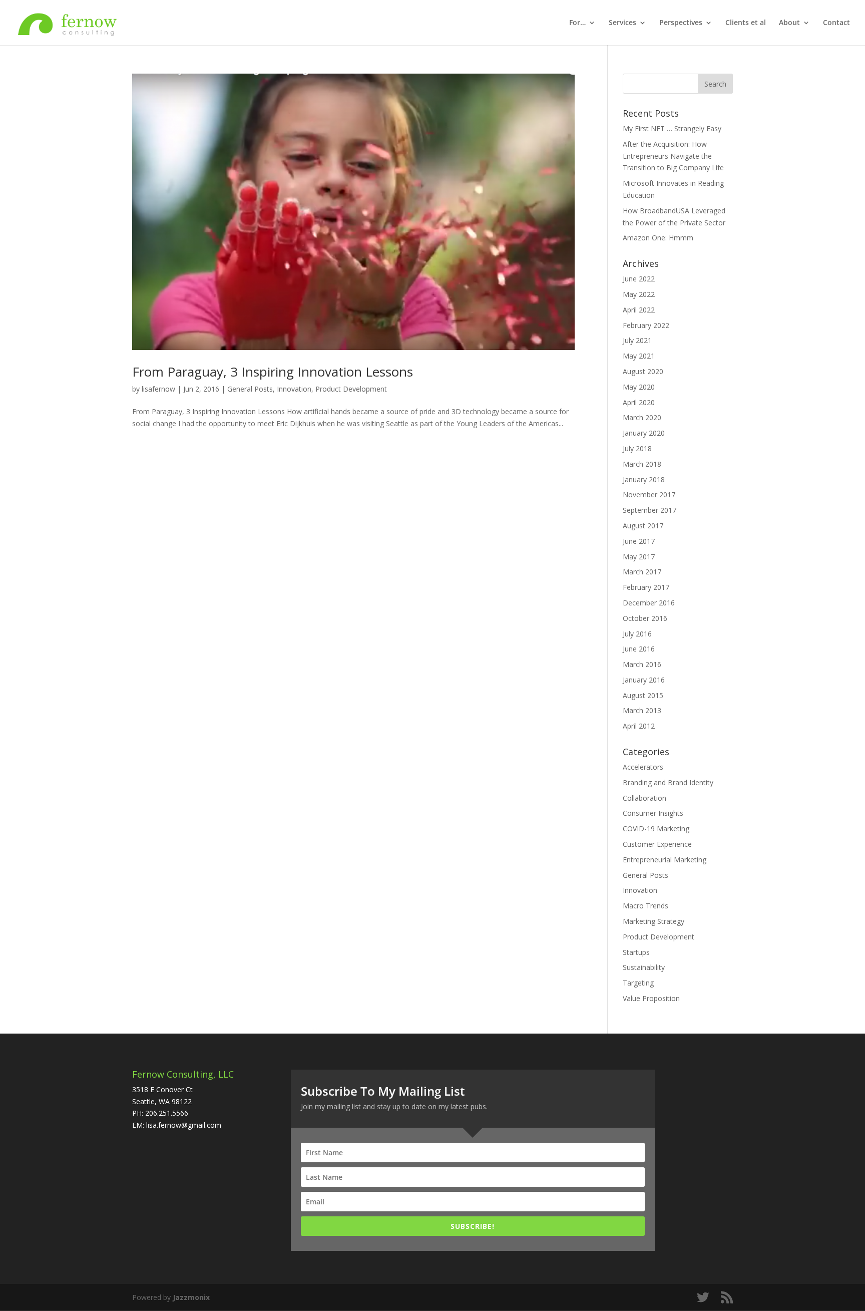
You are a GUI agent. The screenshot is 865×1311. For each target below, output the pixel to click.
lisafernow (158, 389)
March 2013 (642, 710)
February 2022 (646, 325)
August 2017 (643, 525)
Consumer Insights (653, 813)
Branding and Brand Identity (668, 782)
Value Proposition (651, 998)
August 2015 (643, 695)
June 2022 (639, 278)
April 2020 (639, 402)
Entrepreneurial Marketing (664, 859)
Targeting (638, 983)
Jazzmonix (191, 1297)
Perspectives (680, 23)
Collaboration (644, 798)
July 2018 (637, 448)
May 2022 (639, 294)
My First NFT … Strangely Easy (672, 128)
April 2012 (639, 726)
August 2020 (643, 371)
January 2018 (644, 479)
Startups (636, 952)
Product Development (351, 389)
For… (577, 23)
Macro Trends (645, 905)
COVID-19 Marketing (656, 828)
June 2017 (639, 541)
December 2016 (649, 602)
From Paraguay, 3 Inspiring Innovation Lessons (272, 372)
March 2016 (642, 664)
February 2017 (646, 587)
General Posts (250, 389)
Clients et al (745, 23)
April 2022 (639, 309)
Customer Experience (657, 844)
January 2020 (644, 433)
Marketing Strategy (653, 921)
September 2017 (649, 510)
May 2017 (639, 556)
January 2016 (644, 680)
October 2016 (645, 618)
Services (622, 23)
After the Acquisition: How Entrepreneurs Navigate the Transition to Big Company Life (673, 156)
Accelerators (643, 767)
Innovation (294, 389)
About (789, 23)
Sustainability (644, 967)
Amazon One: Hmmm (658, 237)
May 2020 (639, 387)
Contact (836, 23)
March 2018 (642, 464)
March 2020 (642, 417)
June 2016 (639, 648)
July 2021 (637, 340)
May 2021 (639, 356)
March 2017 (642, 571)
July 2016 (637, 633)
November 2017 (649, 494)
